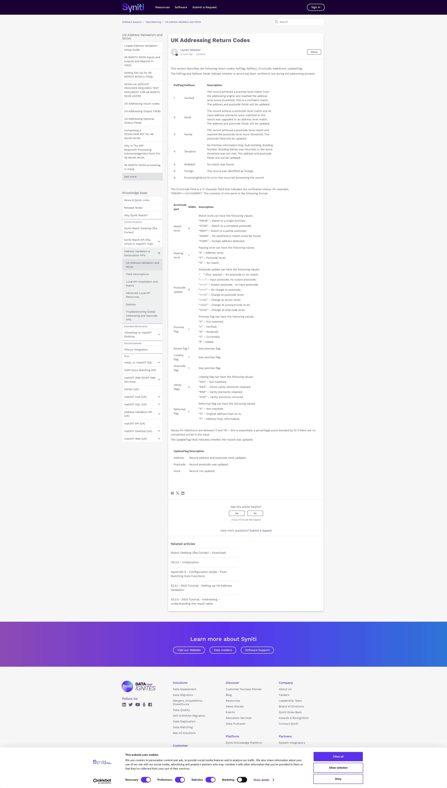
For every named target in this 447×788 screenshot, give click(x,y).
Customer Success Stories (244, 689)
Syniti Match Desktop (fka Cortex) (140, 230)
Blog (229, 695)
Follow (314, 52)
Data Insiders (223, 650)
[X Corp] (177, 493)
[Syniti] (139, 686)
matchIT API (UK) (134, 423)
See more (130, 176)
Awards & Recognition (294, 718)
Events (230, 712)
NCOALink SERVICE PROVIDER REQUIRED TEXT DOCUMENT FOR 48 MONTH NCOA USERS (142, 90)
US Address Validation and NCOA (183, 22)
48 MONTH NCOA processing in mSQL (142, 167)
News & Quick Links (136, 200)
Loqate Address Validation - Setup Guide (141, 47)
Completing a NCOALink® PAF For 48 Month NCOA (138, 134)
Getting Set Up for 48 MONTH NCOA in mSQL (138, 74)
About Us (285, 689)
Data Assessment (184, 689)
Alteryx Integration (136, 349)
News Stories (235, 706)
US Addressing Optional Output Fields (139, 120)
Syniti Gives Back (290, 712)
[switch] (180, 779)
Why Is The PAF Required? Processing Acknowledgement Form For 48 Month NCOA (142, 151)
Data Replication (184, 721)
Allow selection (338, 767)
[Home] (136, 7)
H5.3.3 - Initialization (185, 562)
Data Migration (183, 695)
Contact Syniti (288, 723)
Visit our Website (189, 650)
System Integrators (292, 742)
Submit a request (261, 530)
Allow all (338, 756)
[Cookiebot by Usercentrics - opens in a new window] (102, 781)
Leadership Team (290, 700)
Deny (338, 778)
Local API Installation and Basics (142, 283)
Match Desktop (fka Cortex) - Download (198, 552)
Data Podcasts (236, 723)
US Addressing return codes (142, 103)
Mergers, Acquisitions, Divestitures (188, 702)
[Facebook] (172, 493)
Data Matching (153, 22)
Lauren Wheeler (190, 49)
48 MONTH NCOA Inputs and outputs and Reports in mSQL (142, 61)
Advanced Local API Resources (138, 295)
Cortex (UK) (131, 389)
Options (131, 304)
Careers (284, 695)
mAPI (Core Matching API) (140, 370)
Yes (237, 513)
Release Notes (133, 207)
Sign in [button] (315, 7)
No (255, 513)
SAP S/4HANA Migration (189, 715)
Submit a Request (204, 7)
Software (181, 7)
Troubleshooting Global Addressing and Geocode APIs (141, 315)
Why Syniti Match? (136, 215)
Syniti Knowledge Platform (244, 742)
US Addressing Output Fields (142, 111)
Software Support (131, 22)
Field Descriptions (137, 274)
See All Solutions (184, 733)
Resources (162, 7)
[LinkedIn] (182, 493)
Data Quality (181, 710)
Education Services (239, 718)
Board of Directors (291, 706)
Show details (261, 779)
